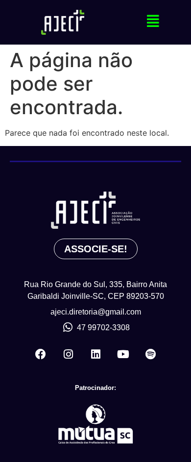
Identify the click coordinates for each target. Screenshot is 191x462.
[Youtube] (123, 354)
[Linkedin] (95, 354)
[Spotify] (150, 354)
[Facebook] (40, 354)
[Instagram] (68, 354)
